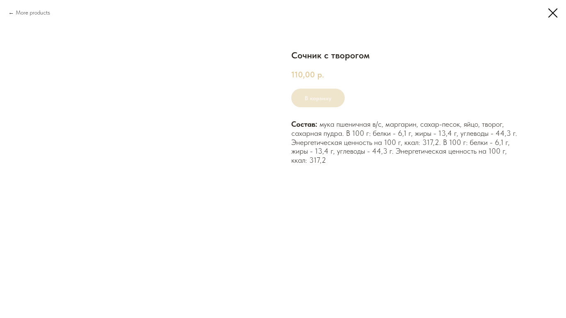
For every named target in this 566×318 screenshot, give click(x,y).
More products (33, 12)
